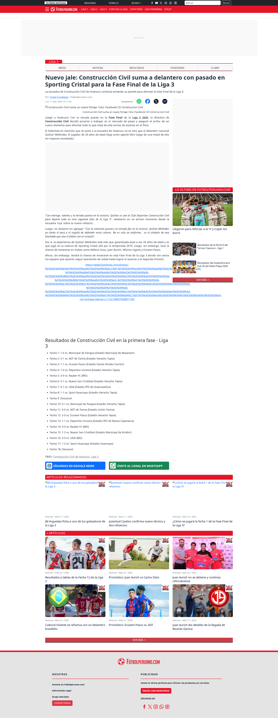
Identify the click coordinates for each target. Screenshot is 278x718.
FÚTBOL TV (113, 2)
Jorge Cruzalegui (59, 97)
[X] (161, 2)
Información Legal (61, 690)
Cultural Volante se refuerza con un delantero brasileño (75, 627)
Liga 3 (53, 62)
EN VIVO (135, 2)
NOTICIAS (98, 67)
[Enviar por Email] (164, 101)
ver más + (202, 280)
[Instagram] (165, 2)
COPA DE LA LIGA (118, 9)
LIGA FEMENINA (153, 9)
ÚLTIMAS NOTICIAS (56, 2)
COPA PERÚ (136, 9)
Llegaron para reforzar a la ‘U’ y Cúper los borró (200, 231)
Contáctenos (62, 703)
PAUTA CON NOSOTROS (156, 690)
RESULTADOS (90, 2)
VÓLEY (167, 9)
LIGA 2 (93, 9)
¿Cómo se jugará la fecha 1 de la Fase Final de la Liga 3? (203, 523)
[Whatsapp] (170, 2)
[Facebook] (152, 2)
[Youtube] (156, 2)
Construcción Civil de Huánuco (71, 456)
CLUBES (215, 67)
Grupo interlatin (60, 696)
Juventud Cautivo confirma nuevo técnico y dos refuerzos (137, 523)
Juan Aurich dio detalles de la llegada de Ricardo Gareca (199, 627)
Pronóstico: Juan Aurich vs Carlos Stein (134, 577)
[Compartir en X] (156, 101)
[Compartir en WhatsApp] (138, 101)
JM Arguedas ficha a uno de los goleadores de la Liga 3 (75, 523)
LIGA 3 (103, 9)
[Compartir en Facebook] (147, 101)
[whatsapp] (161, 705)
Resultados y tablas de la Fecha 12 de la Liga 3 (74, 579)
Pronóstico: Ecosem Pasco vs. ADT (131, 625)
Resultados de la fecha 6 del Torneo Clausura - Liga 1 (212, 246)
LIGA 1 (84, 9)
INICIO (62, 67)
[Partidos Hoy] (175, 2)
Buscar (226, 2)
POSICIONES (177, 67)
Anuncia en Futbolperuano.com (68, 684)
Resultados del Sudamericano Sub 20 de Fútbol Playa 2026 (213, 264)
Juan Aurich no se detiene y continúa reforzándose (197, 579)
